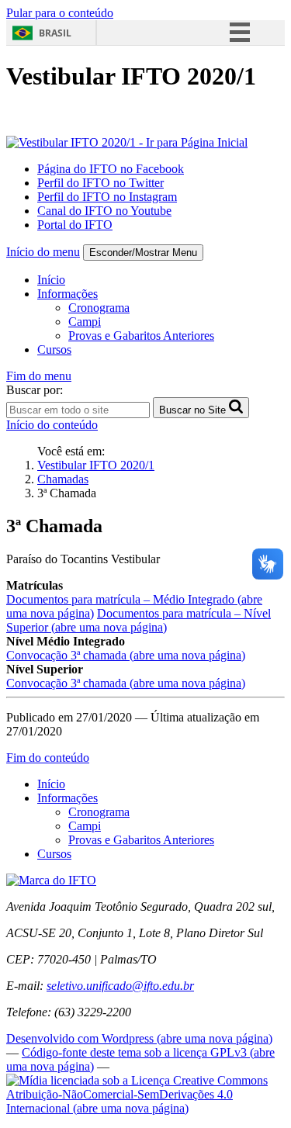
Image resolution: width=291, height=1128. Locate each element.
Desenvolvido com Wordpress (139, 1038)
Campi (84, 321)
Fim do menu (38, 375)
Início (51, 279)
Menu (143, 252)
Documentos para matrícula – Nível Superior (138, 620)
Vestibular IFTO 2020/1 (95, 465)
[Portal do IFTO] (51, 880)
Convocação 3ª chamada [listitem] (125, 655)
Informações (67, 293)
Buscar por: (34, 389)
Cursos (54, 349)
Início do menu (43, 251)
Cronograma (99, 307)
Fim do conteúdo (47, 757)
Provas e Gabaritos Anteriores (141, 335)
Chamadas (62, 479)
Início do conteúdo (52, 424)
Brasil (55, 33)
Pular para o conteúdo (59, 12)
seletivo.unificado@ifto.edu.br (120, 985)
